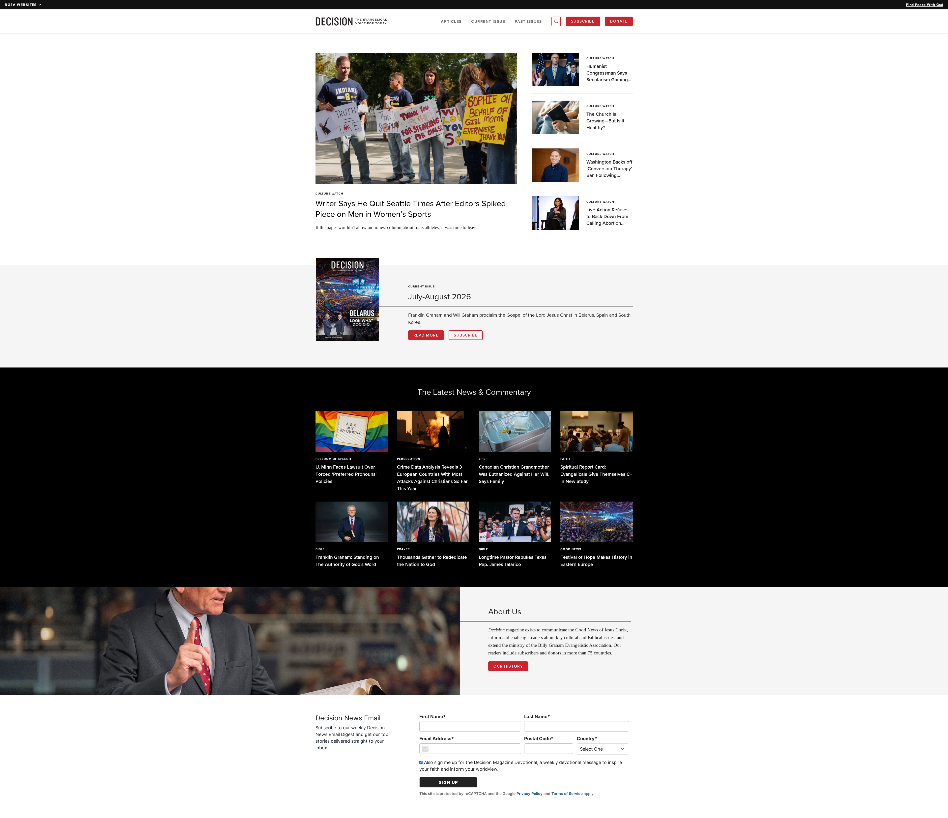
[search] (556, 21)
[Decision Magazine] (351, 21)
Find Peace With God (924, 4)
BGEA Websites (21, 4)
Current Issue (488, 21)
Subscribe (583, 21)
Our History (508, 666)
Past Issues (528, 21)
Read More (426, 335)
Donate (618, 21)
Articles (451, 21)
